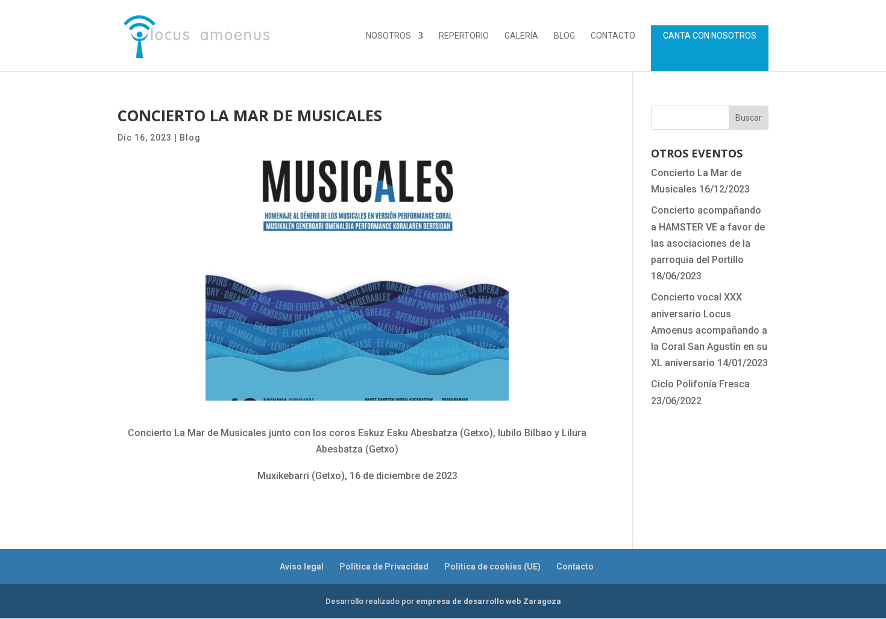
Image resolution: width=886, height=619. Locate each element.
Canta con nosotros (709, 35)
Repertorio (464, 35)
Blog (564, 35)
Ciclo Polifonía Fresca (700, 384)
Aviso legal (302, 566)
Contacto (613, 35)
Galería (521, 35)
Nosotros (388, 35)
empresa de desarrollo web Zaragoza (488, 601)
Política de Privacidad (384, 566)
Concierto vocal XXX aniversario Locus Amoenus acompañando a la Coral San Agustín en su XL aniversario (709, 330)
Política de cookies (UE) (492, 566)
